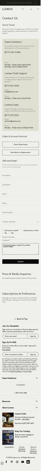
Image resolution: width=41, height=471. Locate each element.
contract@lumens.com (12, 121)
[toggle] (38, 9)
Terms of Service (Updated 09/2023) (33, 450)
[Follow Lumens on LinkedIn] (28, 462)
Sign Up (33, 336)
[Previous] (3, 3)
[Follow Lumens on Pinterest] (11, 462)
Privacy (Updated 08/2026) (21, 449)
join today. (25, 419)
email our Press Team (29, 278)
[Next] (35, 3)
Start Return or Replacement (20, 152)
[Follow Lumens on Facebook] (6, 462)
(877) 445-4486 (21, 393)
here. (4, 302)
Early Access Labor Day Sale (18, 3)
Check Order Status (21, 144)
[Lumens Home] (8, 9)
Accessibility (9, 447)
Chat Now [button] (21, 385)
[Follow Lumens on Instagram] (17, 462)
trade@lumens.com (11, 92)
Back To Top (22, 319)
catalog (28, 435)
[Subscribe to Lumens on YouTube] (22, 462)
